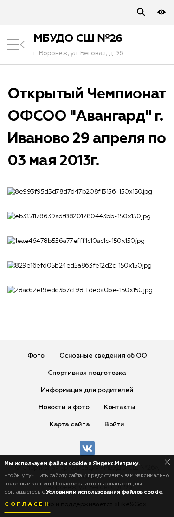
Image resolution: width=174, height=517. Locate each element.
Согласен (27, 504)
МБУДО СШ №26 (77, 38)
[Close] (167, 462)
